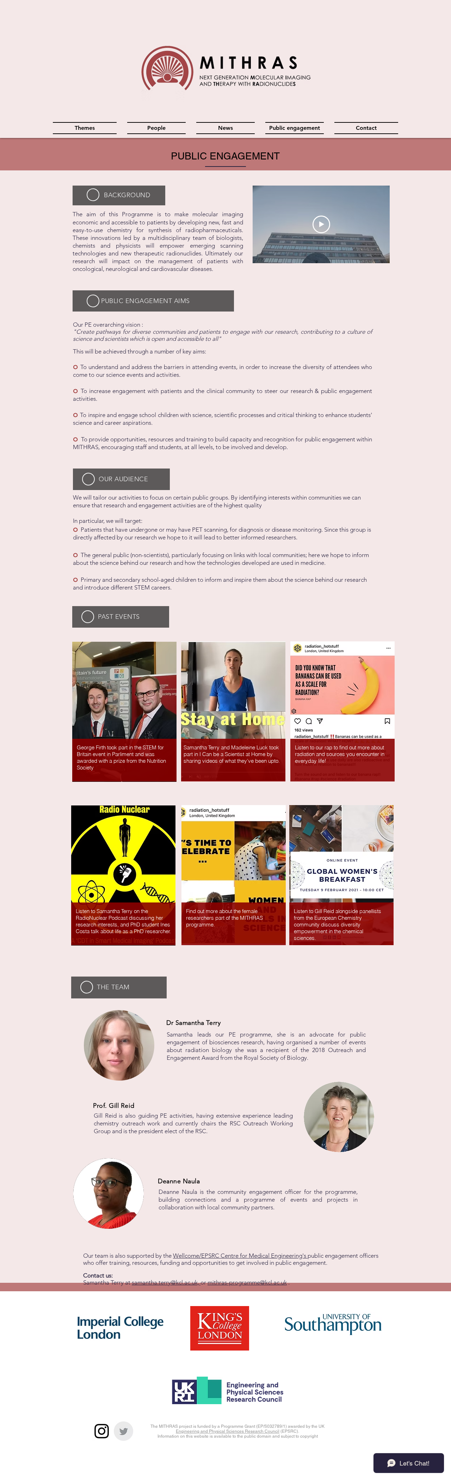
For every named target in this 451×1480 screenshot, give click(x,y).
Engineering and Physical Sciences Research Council (227, 1431)
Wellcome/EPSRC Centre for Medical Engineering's (240, 1255)
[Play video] (321, 224)
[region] (124, 714)
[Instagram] (101, 1431)
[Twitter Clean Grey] (123, 1431)
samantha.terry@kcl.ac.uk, (166, 1282)
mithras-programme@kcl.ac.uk (247, 1282)
